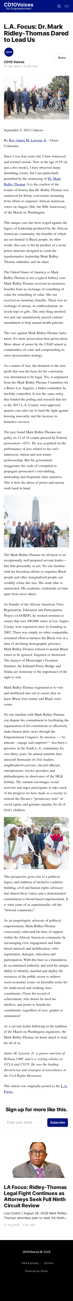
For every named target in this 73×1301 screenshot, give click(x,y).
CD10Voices (31, 1252)
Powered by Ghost (36, 1271)
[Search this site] (59, 6)
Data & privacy (30, 1263)
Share (62, 57)
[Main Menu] (67, 6)
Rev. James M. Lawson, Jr (27, 140)
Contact (48, 1263)
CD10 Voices (14, 62)
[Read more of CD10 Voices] (9, 52)
